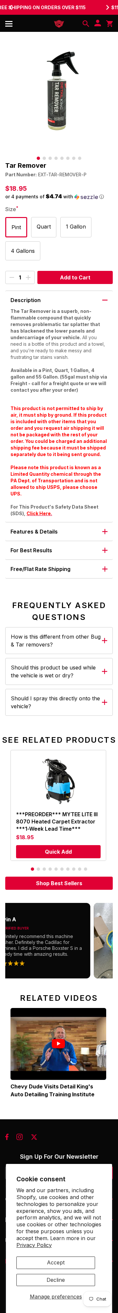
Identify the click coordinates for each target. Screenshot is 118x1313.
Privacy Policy (34, 1245)
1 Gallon (76, 226)
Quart (44, 226)
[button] (59, 196)
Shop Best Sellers (59, 883)
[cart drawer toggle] (109, 23)
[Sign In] (97, 24)
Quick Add (58, 851)
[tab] (38, 158)
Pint (16, 227)
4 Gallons (23, 251)
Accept (56, 1262)
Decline (56, 1280)
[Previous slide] (10, 7)
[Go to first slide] (107, 7)
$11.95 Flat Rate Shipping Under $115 (59, 7)
